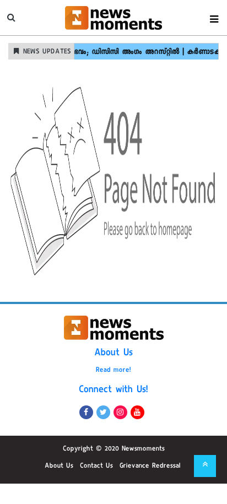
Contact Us (96, 466)
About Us (113, 353)
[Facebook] (86, 412)
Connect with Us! (113, 390)
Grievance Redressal (150, 466)
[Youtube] (137, 412)
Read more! (113, 371)
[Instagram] (120, 412)
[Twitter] (103, 412)
